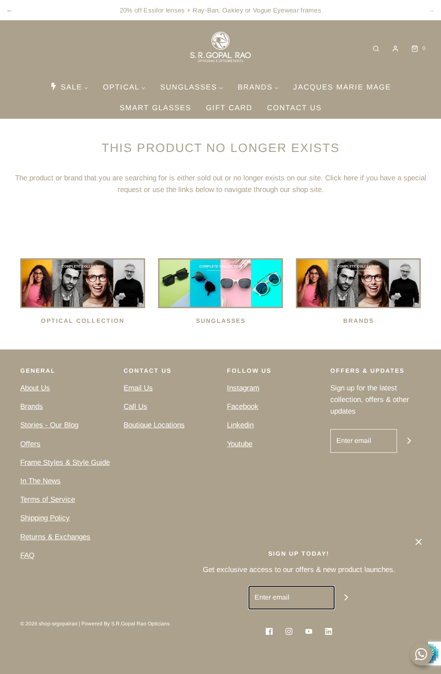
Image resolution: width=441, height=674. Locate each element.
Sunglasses (220, 320)
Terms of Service (47, 499)
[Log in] (395, 48)
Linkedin (240, 425)
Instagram (243, 388)
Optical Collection (82, 320)
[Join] (409, 441)
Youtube (239, 444)
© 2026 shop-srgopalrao (49, 624)
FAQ (27, 555)
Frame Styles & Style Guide (65, 462)
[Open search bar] (376, 48)
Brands (358, 320)
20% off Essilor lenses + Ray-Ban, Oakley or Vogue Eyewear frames (220, 10)
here (351, 178)
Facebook (242, 406)
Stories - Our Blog (49, 425)
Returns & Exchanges (55, 537)
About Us (35, 388)
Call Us (135, 406)
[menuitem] (69, 87)
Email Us (138, 388)
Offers (30, 444)
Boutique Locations (154, 425)
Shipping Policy (45, 518)
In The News (40, 481)
